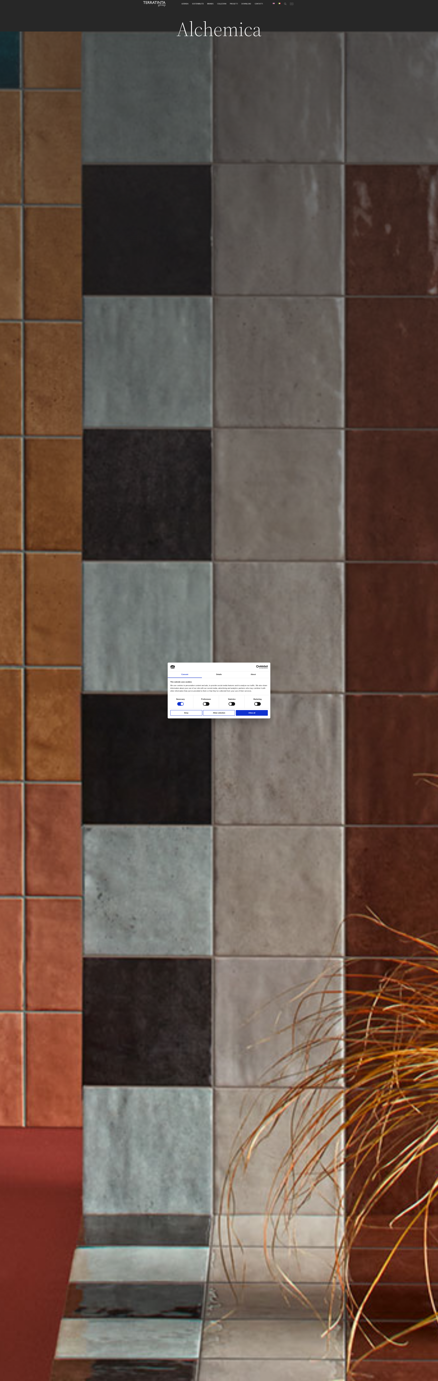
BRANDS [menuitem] (210, 3)
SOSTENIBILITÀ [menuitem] (198, 3)
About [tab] (253, 674)
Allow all (251, 713)
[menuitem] (274, 3)
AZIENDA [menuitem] (184, 3)
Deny (186, 713)
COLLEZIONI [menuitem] (221, 3)
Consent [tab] (184, 674)
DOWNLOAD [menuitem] (246, 3)
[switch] (206, 704)
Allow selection (219, 713)
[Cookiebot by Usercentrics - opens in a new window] (258, 667)
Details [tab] (219, 674)
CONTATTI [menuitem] (259, 3)
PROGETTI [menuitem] (234, 3)
